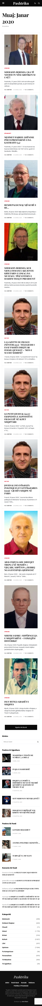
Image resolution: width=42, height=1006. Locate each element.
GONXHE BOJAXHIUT (21, 830)
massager (5, 897)
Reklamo (32, 983)
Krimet (4, 935)
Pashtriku (21, 3)
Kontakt (23, 983)
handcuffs (5, 905)
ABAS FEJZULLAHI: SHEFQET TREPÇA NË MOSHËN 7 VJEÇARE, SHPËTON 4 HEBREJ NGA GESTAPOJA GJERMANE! (19, 566)
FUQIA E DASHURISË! (21, 769)
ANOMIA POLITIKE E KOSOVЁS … (26, 843)
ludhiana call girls (8, 888)
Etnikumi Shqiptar (8, 923)
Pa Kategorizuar (7, 951)
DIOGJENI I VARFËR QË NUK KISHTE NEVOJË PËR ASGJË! (23, 811)
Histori (6, 338)
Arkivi (7, 983)
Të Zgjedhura (6, 964)
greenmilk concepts (8, 880)
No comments (29, 89)
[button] (3, 3)
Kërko (38, 742)
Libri (3, 943)
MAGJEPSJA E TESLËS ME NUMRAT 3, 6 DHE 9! (22, 756)
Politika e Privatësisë (21, 986)
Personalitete (7, 955)
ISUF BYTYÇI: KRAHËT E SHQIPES (16, 703)
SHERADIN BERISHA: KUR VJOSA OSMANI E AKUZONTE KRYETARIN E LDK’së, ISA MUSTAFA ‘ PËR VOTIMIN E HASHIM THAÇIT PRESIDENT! (19, 273)
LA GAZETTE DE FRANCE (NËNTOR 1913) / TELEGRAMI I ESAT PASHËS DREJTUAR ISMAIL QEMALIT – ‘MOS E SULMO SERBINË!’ (19, 347)
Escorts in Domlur (8, 872)
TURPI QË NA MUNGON (22, 856)
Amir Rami (25, 1001)
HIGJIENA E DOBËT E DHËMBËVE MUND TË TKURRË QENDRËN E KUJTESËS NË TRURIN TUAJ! (25, 783)
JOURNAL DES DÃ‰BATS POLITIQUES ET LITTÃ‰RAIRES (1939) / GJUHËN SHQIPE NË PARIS (20, 489)
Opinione (6, 68)
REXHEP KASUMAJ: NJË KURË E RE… (20, 206)
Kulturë (4, 939)
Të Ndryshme (6, 960)
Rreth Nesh (15, 983)
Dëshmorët (7, 133)
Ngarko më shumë (21, 727)
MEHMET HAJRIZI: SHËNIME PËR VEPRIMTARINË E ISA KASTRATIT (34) (19, 140)
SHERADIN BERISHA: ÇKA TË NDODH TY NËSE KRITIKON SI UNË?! (19, 75)
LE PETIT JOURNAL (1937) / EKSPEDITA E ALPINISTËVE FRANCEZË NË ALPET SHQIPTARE (18, 417)
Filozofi (4, 927)
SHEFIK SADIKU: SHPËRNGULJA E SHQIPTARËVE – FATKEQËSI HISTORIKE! (20, 638)
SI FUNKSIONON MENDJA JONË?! (25, 798)
